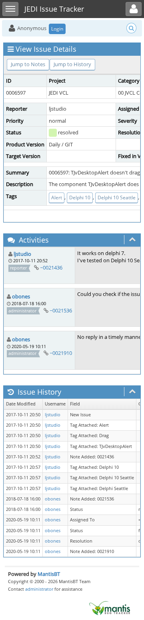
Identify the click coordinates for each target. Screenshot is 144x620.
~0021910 (61, 353)
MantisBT (49, 573)
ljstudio (22, 253)
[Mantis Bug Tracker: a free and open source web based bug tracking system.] (109, 607)
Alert (56, 197)
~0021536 (61, 310)
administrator (39, 589)
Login (57, 28)
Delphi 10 (79, 197)
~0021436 (51, 267)
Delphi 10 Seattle (117, 197)
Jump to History (72, 64)
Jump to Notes (28, 64)
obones (21, 296)
